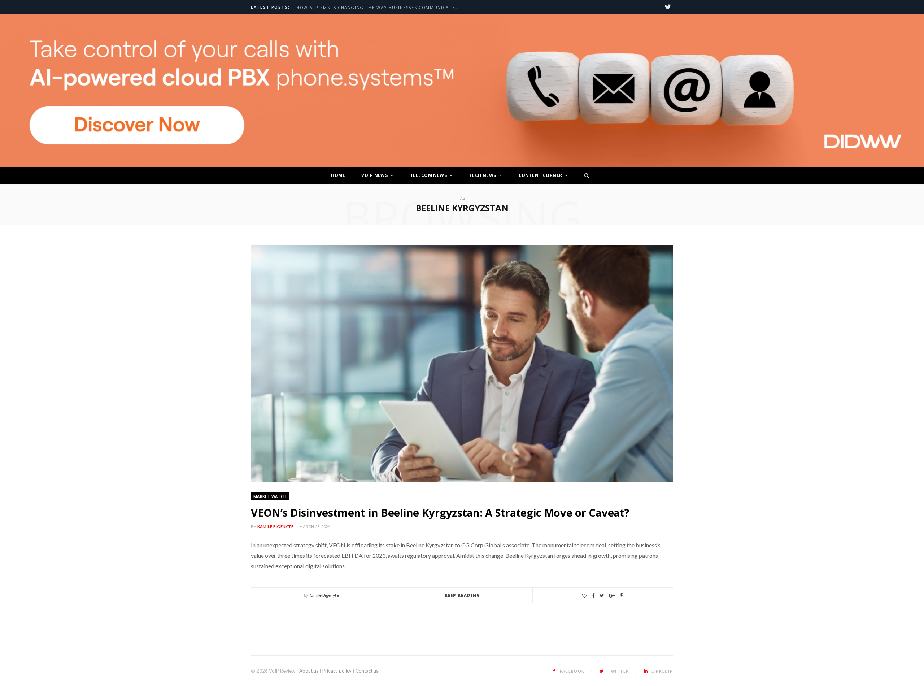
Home (338, 175)
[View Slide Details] (462, 90)
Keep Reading (462, 595)
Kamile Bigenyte (275, 526)
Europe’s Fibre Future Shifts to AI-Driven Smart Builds (370, 7)
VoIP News (374, 175)
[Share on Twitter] (602, 595)
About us (308, 671)
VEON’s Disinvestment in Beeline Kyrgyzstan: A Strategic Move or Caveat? (440, 512)
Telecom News (428, 175)
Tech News (482, 175)
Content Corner (540, 175)
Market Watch (269, 496)
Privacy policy (337, 671)
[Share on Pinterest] (621, 595)
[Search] (585, 175)
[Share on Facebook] (593, 595)
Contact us (367, 671)
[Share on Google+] (612, 595)
